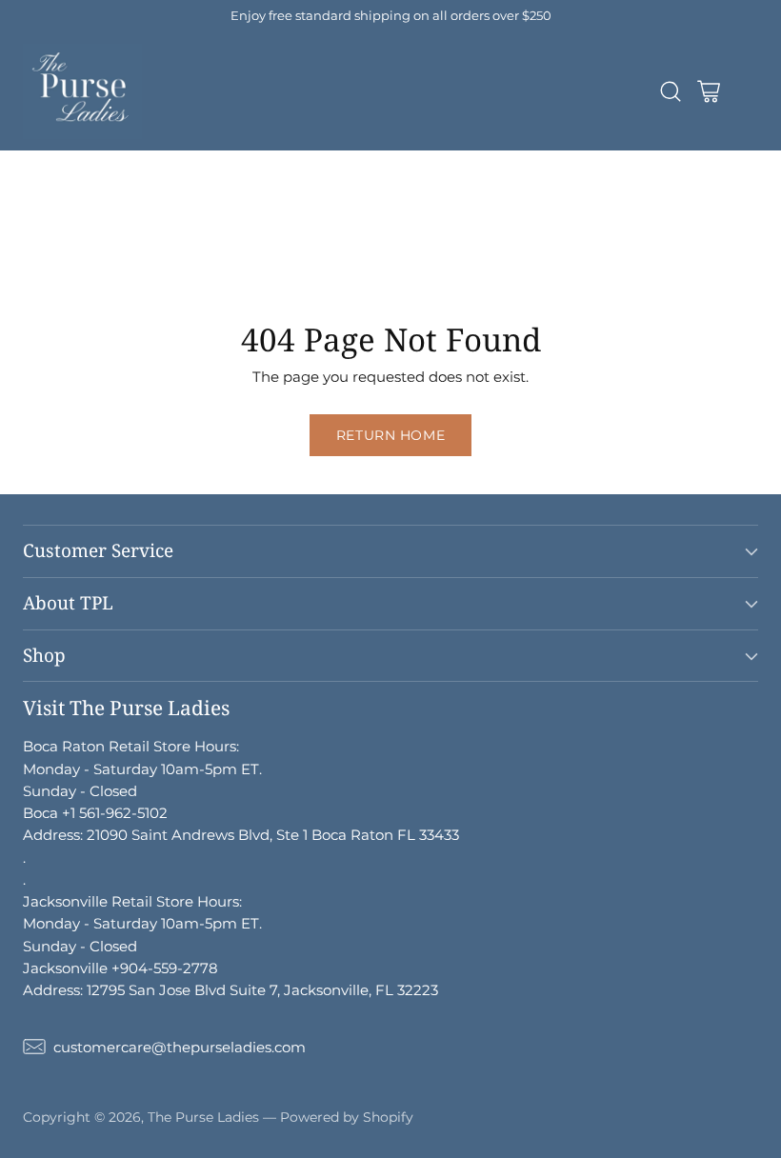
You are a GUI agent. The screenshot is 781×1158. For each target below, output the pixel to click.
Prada (21, 183)
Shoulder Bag (48, 206)
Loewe (488, 183)
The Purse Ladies (203, 1117)
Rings (102, 250)
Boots (521, 250)
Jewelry (327, 228)
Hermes (241, 161)
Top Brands (150, 161)
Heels (313, 250)
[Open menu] (746, 91)
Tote (230, 206)
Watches (176, 250)
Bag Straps (96, 228)
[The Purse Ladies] (82, 91)
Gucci (502, 161)
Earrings (29, 250)
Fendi (204, 183)
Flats (373, 250)
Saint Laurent (113, 183)
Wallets (474, 206)
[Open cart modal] (708, 91)
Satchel (295, 206)
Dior (559, 161)
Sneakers (445, 250)
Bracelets (503, 228)
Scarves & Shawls (217, 228)
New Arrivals (44, 161)
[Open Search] (670, 91)
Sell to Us (172, 272)
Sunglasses (562, 206)
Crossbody (155, 206)
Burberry (346, 183)
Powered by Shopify (346, 1117)
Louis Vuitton (412, 161)
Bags (552, 183)
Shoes (250, 250)
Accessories (384, 206)
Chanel (317, 161)
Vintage (27, 272)
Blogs (97, 272)
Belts (17, 228)
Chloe (421, 183)
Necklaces (413, 228)
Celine (270, 183)
